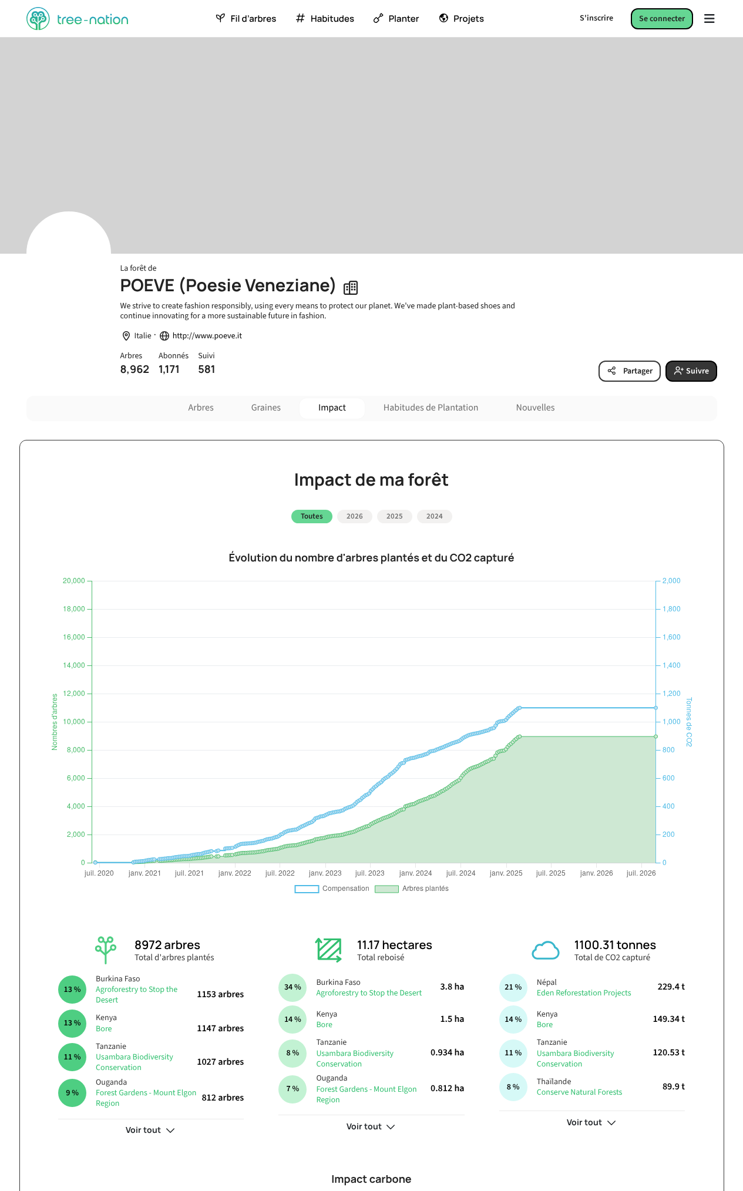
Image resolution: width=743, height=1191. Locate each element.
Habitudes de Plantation (431, 408)
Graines (266, 408)
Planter (404, 19)
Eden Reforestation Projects (584, 993)
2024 (434, 516)
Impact (332, 408)
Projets (468, 19)
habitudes (332, 19)
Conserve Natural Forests (580, 1092)
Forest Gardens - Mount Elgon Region (146, 1098)
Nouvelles (535, 408)
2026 (355, 516)
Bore (104, 1029)
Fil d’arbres (253, 19)
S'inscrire (596, 18)
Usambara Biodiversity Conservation (134, 1062)
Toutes (312, 516)
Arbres (201, 408)
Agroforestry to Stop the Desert (136, 995)
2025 (394, 516)
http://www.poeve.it (207, 336)
